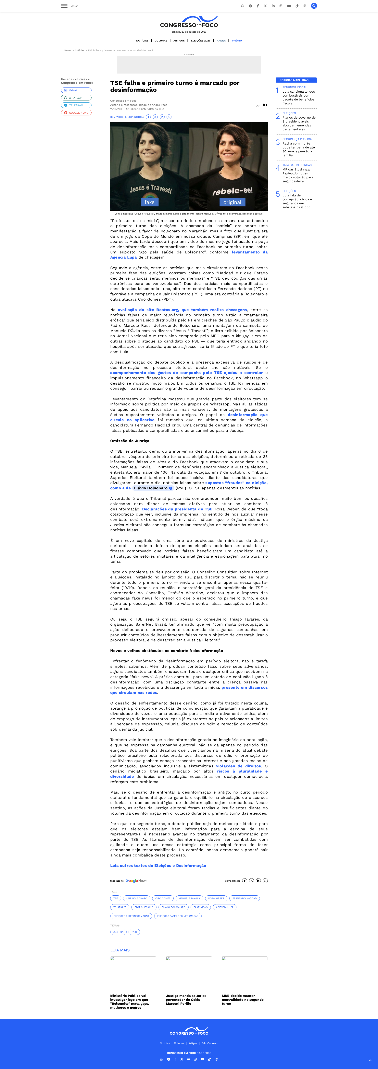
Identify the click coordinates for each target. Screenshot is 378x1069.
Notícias (142, 40)
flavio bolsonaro (173, 907)
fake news (201, 907)
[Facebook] (258, 6)
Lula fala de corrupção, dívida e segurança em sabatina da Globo (297, 201)
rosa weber (216, 898)
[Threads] (304, 6)
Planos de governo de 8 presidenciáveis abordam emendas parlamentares (299, 123)
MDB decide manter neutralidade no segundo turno (243, 999)
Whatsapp (76, 97)
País (134, 932)
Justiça (118, 932)
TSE (115, 898)
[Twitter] (265, 6)
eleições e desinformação (131, 916)
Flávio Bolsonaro (151, 488)
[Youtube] (289, 6)
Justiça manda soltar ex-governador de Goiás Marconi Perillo (187, 999)
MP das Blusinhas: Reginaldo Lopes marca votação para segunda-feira (298, 175)
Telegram (76, 105)
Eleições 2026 (200, 40)
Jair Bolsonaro (136, 898)
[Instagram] (281, 6)
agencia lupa (224, 907)
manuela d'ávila (189, 898)
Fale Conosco (209, 1043)
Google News (78, 112)
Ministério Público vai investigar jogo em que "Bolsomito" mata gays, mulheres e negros (129, 1001)
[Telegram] (250, 6)
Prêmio (237, 40)
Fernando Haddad (245, 898)
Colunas (161, 40)
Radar (221, 40)
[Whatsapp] (242, 6)
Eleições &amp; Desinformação (177, 916)
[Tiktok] (297, 6)
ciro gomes (162, 898)
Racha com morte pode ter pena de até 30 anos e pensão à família (299, 149)
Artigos (179, 40)
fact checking (143, 907)
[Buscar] (314, 6)
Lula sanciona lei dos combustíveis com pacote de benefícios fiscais (299, 97)
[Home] (189, 21)
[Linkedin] (273, 6)
